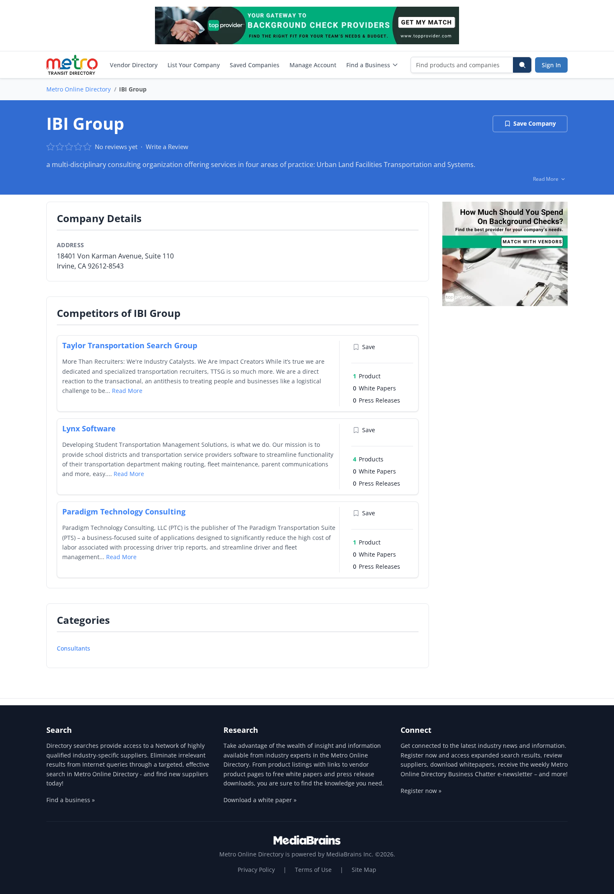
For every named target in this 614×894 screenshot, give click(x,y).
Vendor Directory (133, 65)
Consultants (73, 648)
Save (368, 347)
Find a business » (70, 800)
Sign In (551, 65)
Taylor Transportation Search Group (129, 345)
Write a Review (167, 146)
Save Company (534, 123)
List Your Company (193, 65)
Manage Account (312, 65)
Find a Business (368, 65)
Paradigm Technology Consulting (123, 512)
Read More (127, 391)
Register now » (421, 791)
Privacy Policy (256, 870)
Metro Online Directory (78, 89)
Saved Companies (254, 65)
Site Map (364, 870)
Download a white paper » (260, 800)
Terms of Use (313, 870)
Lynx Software (89, 428)
